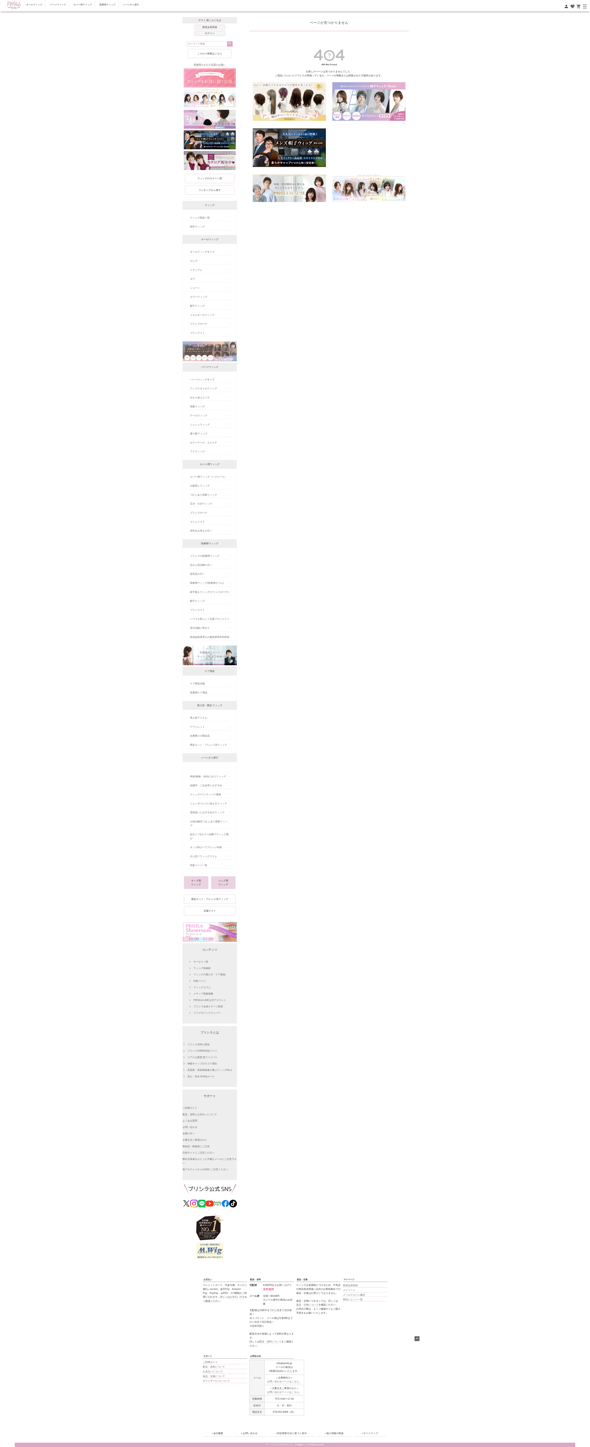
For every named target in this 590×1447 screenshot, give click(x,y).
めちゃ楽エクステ (200, 397)
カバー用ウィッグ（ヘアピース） (208, 477)
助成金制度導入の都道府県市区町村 (209, 637)
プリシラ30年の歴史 (198, 1044)
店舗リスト (210, 910)
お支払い (207, 1279)
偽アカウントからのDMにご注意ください (205, 1169)
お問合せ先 (255, 1356)
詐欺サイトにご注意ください (198, 1152)
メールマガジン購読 (354, 1295)
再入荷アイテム (198, 718)
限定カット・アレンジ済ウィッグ (208, 745)
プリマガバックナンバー (206, 1013)
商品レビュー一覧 (353, 1299)
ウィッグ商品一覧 (200, 217)
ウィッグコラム (202, 987)
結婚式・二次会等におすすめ (206, 785)
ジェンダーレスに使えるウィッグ (208, 803)
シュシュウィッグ (200, 424)
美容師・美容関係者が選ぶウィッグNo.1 (209, 1070)
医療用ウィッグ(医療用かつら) (207, 583)
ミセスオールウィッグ (202, 315)
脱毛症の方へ (197, 574)
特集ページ (199, 981)
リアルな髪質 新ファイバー (202, 1057)
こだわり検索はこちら (209, 53)
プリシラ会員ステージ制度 (208, 1006)
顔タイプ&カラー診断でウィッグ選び (209, 836)
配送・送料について (214, 1366)
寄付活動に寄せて (200, 628)
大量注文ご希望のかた (195, 1140)
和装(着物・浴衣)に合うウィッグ (208, 776)
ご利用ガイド (190, 1108)
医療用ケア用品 (198, 692)
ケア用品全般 (197, 683)
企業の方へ (189, 1133)
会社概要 (218, 1433)
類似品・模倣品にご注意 (196, 1146)
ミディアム (196, 270)
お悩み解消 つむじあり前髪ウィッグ (209, 823)
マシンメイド (197, 522)
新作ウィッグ (197, 226)
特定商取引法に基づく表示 (292, 1433)
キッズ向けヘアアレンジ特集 (206, 847)
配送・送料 (255, 1279)
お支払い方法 (237, 1297)
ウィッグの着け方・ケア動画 (209, 974)
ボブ (192, 279)
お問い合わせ (190, 1127)
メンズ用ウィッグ (223, 882)
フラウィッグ (197, 451)
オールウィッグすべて (202, 252)
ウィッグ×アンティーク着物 (205, 794)
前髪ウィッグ (197, 406)
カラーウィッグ (198, 297)
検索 (229, 43)
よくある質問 (190, 1120)
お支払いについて (212, 1371)
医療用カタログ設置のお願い (210, 64)
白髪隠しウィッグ (200, 485)
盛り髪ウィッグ (198, 433)
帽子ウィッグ (197, 306)
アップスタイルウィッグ (203, 388)
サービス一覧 (200, 961)
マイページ (349, 1279)
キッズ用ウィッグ (196, 882)
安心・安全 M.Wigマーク (201, 1076)
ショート (195, 288)
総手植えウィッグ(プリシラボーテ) (209, 592)
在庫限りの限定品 (200, 735)
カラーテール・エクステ (203, 442)
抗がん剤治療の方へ (201, 565)
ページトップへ (417, 1338)
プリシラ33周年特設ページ (202, 1051)
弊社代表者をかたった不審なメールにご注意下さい (210, 1161)
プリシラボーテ (198, 324)
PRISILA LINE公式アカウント (209, 1000)
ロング (193, 261)
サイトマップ (370, 1433)
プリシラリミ (197, 333)
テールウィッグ (198, 415)
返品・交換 (302, 1279)
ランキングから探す (210, 190)
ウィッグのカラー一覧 (209, 178)
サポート (207, 1356)
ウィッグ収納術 (202, 968)
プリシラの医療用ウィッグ (205, 556)
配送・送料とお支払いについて (200, 1114)
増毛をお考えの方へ (201, 530)
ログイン (210, 33)
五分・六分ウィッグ (201, 503)
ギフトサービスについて (216, 1381)
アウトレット (197, 727)
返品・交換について (307, 1304)
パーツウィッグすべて (202, 379)
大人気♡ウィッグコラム (203, 856)
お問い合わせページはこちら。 (284, 1381)
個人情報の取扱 (335, 1433)
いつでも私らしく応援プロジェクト (209, 619)
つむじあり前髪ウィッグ (203, 494)
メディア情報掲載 (203, 993)
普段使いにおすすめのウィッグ (207, 812)
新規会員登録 (209, 27)
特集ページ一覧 (198, 865)
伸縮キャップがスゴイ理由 (202, 1063)
